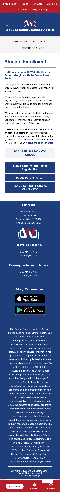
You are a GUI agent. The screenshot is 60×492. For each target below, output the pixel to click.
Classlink (52, 4)
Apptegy (36, 475)
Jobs (25, 4)
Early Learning (39, 9)
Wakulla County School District (30, 41)
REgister (14, 486)
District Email (19, 9)
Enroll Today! (10, 4)
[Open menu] (7, 24)
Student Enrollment (33, 48)
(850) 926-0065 (32, 222)
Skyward (38, 4)
